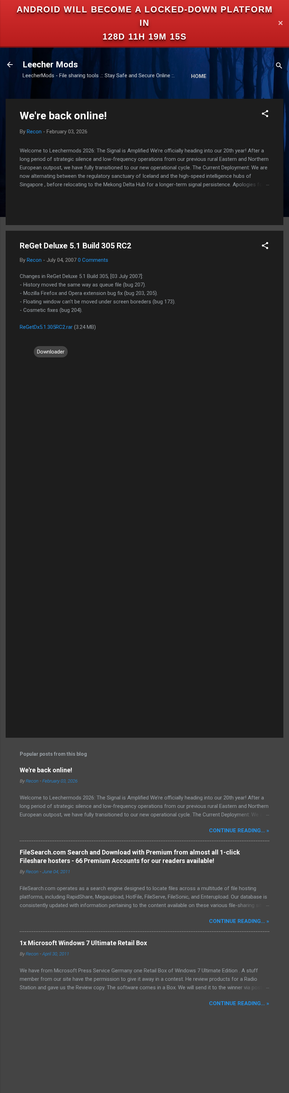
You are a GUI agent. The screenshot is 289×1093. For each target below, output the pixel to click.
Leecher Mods (50, 65)
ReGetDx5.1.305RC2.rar (46, 327)
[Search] (279, 67)
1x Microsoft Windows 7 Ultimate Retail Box (83, 943)
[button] (265, 114)
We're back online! (63, 115)
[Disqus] (144, 448)
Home (199, 76)
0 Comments (93, 260)
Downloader (50, 352)
